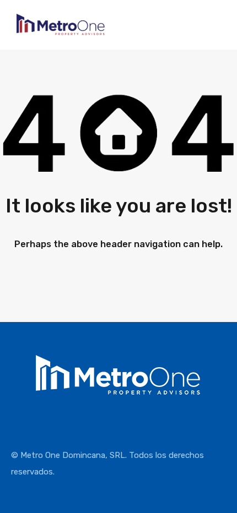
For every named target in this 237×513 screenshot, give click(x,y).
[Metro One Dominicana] (61, 31)
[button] (228, 53)
